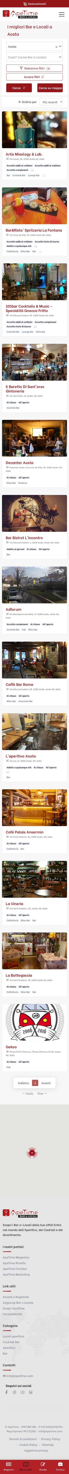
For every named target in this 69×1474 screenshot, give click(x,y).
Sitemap (48, 1444)
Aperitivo (9, 1347)
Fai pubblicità (12, 1314)
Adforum (13, 609)
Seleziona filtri (37, 68)
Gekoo (11, 1046)
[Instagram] (14, 1392)
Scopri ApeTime (13, 1308)
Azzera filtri (32, 77)
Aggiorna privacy (36, 1450)
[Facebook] (6, 1392)
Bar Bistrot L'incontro (24, 537)
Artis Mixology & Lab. (24, 153)
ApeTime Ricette (14, 1263)
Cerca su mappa (50, 88)
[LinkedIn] (31, 1392)
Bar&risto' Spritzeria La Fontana (34, 229)
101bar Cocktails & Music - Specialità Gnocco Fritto (29, 308)
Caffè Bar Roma (19, 684)
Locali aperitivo (13, 1336)
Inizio (29, 1093)
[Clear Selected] (56, 46)
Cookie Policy (28, 1444)
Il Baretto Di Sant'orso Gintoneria (25, 388)
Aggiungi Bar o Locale (18, 1302)
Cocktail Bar (11, 1342)
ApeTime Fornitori (15, 1268)
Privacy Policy (50, 1439)
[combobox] (34, 46)
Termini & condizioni (23, 1439)
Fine (40, 1093)
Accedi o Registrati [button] (16, 1297)
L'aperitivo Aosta (21, 755)
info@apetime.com (19, 1376)
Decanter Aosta (19, 462)
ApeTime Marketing (16, 1274)
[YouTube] (22, 1392)
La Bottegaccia (19, 975)
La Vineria (14, 903)
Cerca (16, 88)
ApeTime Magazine (16, 1257)
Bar (5, 1353)
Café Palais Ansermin (24, 831)
